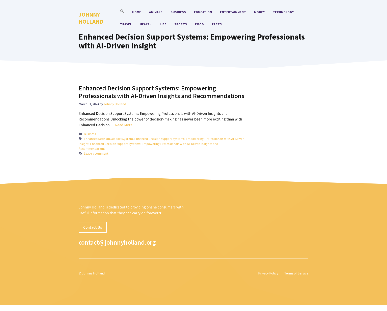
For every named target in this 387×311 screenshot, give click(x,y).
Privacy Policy (268, 273)
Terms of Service (296, 273)
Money (259, 12)
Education (203, 12)
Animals (156, 12)
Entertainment (233, 12)
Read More (123, 125)
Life (163, 24)
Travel (126, 24)
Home (136, 12)
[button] (122, 12)
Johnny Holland (91, 18)
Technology (283, 12)
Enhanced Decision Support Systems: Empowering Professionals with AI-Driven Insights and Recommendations (161, 92)
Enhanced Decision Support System (108, 139)
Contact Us (92, 227)
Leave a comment (96, 153)
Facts (217, 24)
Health (146, 24)
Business (178, 12)
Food (199, 24)
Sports (180, 24)
